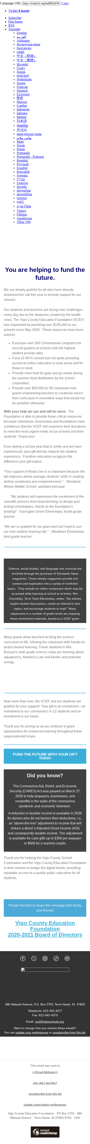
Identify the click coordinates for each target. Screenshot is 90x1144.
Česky (21, 68)
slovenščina (24, 194)
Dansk (21, 72)
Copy (65, 3)
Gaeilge (22, 105)
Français (22, 87)
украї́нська (24, 218)
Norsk (21, 145)
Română (22, 160)
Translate (14, 29)
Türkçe (21, 210)
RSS (11, 25)
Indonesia (23, 109)
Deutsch (22, 90)
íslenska (22, 113)
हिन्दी (20, 98)
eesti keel (23, 75)
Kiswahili (23, 171)
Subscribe (14, 18)
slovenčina (24, 190)
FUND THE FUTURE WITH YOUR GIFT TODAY (45, 756)
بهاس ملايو (24, 138)
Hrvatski (22, 64)
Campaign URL (10, 3)
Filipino (22, 214)
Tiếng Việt (24, 222)
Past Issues (15, 21)
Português (23, 153)
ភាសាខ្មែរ (22, 125)
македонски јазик (29, 134)
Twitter (18, 11)
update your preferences (31, 1032)
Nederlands (24, 79)
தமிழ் (20, 201)
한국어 (22, 130)
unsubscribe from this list (69, 1032)
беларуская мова (28, 44)
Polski (21, 149)
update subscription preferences (45, 1104)
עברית (21, 179)
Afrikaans (23, 40)
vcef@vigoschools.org (49, 1021)
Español (22, 168)
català (20, 52)
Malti (20, 141)
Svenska (22, 175)
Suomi (21, 83)
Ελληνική (23, 94)
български (24, 48)
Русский (23, 164)
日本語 (22, 121)
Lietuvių (22, 183)
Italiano (22, 117)
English (22, 33)
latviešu (22, 186)
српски (22, 198)
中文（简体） (27, 56)
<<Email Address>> (45, 1072)
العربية (21, 37)
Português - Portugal (30, 156)
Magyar (22, 102)
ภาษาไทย (24, 206)
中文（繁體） (27, 60)
